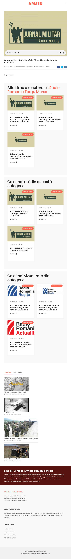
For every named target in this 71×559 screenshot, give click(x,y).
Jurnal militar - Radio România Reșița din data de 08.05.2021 (20, 307)
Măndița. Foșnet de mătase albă (15, 392)
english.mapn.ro (9, 532)
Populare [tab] (8, 372)
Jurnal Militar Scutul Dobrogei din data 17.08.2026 (19, 213)
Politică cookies (45, 554)
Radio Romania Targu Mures (24, 67)
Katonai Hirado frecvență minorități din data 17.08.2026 (50, 213)
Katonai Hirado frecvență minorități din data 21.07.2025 (21, 156)
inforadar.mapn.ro (10, 538)
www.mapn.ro (8, 529)
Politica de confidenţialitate (30, 554)
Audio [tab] (20, 372)
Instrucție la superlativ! (12, 459)
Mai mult (13, 125)
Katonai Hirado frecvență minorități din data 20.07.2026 (50, 119)
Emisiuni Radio (40, 67)
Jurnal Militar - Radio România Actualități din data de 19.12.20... (21, 344)
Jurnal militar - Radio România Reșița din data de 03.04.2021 (49, 307)
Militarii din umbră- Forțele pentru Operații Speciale (21, 438)
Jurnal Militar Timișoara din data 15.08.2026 (21, 249)
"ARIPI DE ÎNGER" (9, 413)
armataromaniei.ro (10, 535)
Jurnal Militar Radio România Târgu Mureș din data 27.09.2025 (20, 119)
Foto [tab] (14, 372)
